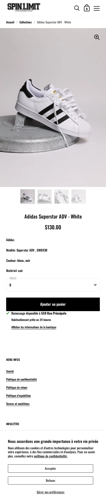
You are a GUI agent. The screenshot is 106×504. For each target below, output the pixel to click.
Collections (25, 22)
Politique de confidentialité (21, 379)
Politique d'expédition (18, 395)
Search (10, 371)
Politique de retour (16, 387)
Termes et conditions (18, 404)
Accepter (50, 468)
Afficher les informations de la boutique (33, 327)
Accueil (10, 22)
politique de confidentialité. (51, 456)
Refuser (50, 480)
